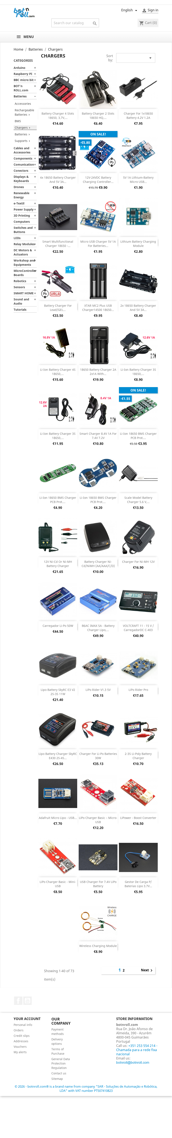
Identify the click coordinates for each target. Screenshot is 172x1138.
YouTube (27, 1001)
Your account (27, 1018)
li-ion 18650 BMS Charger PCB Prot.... (138, 436)
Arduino (19, 68)
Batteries (20, 96)
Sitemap (57, 1079)
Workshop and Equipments (24, 262)
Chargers (21, 128)
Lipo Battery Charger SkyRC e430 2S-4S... (58, 756)
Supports (21, 141)
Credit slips (22, 1036)
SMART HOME (24, 293)
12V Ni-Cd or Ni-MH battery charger (58, 564)
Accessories (23, 104)
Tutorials (20, 310)
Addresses (21, 1041)
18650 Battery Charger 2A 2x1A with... (98, 372)
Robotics (20, 281)
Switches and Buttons (23, 230)
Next (147, 970)
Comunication (24, 164)
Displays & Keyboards (21, 179)
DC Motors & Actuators (23, 252)
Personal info (23, 1025)
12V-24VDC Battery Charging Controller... (98, 179)
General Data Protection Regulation (60, 1063)
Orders (18, 1030)
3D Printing (22, 215)
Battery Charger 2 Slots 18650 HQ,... (98, 115)
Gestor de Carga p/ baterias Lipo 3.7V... (138, 884)
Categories (23, 60)
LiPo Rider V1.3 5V (98, 690)
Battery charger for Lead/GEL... (58, 308)
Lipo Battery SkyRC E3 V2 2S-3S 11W (58, 692)
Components (23, 158)
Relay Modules (24, 244)
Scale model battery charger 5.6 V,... (138, 500)
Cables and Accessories (22, 150)
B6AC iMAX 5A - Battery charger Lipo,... (98, 628)
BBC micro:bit (24, 80)
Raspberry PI (23, 74)
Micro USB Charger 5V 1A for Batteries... (98, 244)
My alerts (20, 1052)
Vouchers (20, 1047)
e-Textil (19, 203)
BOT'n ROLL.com (21, 88)
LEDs (17, 238)
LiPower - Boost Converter (138, 818)
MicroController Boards (25, 273)
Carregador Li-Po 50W (58, 626)
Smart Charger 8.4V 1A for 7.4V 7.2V (98, 436)
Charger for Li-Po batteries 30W (98, 756)
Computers (22, 222)
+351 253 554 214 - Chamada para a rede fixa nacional (136, 1049)
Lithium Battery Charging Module (138, 244)
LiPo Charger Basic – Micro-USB (98, 820)
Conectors (21, 171)
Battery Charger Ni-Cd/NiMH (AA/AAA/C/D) (98, 564)
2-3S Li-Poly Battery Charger (138, 756)
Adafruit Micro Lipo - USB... (58, 818)
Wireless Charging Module (98, 946)
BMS (18, 121)
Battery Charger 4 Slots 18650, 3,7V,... (58, 115)
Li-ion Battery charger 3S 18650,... (138, 372)
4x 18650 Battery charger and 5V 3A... (58, 179)
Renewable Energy (21, 195)
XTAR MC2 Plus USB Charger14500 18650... (98, 308)
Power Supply (24, 209)
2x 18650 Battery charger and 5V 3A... (138, 308)
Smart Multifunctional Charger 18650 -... (57, 244)
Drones (19, 187)
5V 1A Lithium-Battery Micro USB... (138, 179)
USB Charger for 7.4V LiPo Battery (98, 884)
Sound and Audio (21, 301)
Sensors (19, 287)
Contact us (58, 1073)
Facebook (18, 1001)
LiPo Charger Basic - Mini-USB (58, 884)
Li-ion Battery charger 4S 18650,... (58, 372)
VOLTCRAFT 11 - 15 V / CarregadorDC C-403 (138, 628)
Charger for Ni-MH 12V (138, 562)
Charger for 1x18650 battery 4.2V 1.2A (138, 115)
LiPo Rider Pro (138, 690)
